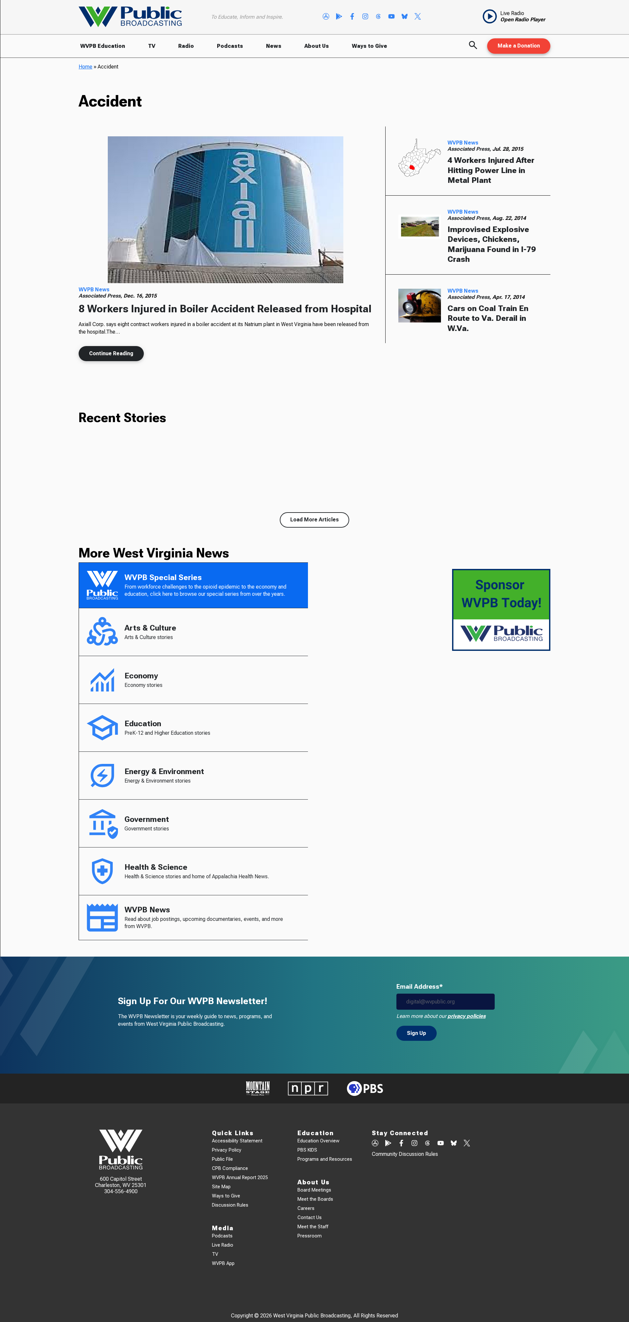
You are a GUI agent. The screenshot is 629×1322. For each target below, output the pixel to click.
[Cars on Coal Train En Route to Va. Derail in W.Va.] (419, 305)
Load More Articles (314, 519)
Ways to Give (369, 46)
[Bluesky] (404, 17)
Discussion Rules (230, 1205)
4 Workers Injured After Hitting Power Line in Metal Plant (491, 170)
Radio (186, 46)
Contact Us (309, 1217)
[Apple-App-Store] (326, 17)
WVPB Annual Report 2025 (240, 1177)
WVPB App (223, 1263)
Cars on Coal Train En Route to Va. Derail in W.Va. (488, 318)
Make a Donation (519, 46)
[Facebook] (352, 17)
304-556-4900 (121, 1191)
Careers (305, 1208)
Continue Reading (111, 353)
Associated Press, (101, 296)
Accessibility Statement (237, 1141)
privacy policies (467, 1016)
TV (151, 46)
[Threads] (378, 17)
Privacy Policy (226, 1150)
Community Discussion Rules (405, 1154)
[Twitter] (417, 17)
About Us (316, 46)
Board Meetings (314, 1190)
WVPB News (94, 289)
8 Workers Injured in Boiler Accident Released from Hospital (225, 308)
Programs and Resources (324, 1159)
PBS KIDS (307, 1150)
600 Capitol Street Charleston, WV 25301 (120, 1182)
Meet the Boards (315, 1199)
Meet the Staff (312, 1227)
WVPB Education (102, 46)
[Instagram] (365, 17)
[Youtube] (391, 17)
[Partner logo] (258, 1088)
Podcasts (230, 46)
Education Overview (318, 1141)
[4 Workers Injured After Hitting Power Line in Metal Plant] (419, 157)
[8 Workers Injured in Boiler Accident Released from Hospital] (225, 209)
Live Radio (222, 1245)
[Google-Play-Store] (339, 17)
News (273, 46)
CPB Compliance (230, 1168)
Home (85, 67)
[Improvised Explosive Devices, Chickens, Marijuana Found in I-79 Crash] (419, 226)
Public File (222, 1159)
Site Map (221, 1187)
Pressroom (309, 1236)
